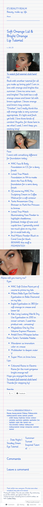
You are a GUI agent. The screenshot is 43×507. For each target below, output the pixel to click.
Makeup (24, 413)
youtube (30, 415)
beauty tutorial (17, 413)
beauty (16, 418)
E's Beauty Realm (17, 8)
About (9, 16)
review (20, 415)
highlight (12, 422)
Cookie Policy (11, 498)
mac (29, 422)
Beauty (9, 413)
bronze (28, 418)
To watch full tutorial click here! (22, 74)
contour (33, 418)
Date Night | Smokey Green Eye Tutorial (14, 443)
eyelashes (26, 420)
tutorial (24, 415)
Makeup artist (32, 413)
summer (36, 427)
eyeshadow (33, 420)
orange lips (28, 427)
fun (38, 420)
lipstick (25, 422)
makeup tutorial (12, 415)
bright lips (22, 418)
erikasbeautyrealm (22, 410)
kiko (21, 422)
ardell (11, 418)
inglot (17, 422)
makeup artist (29, 424)
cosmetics (12, 420)
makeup (21, 424)
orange (22, 427)
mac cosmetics (13, 424)
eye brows (19, 420)
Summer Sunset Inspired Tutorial (32, 443)
